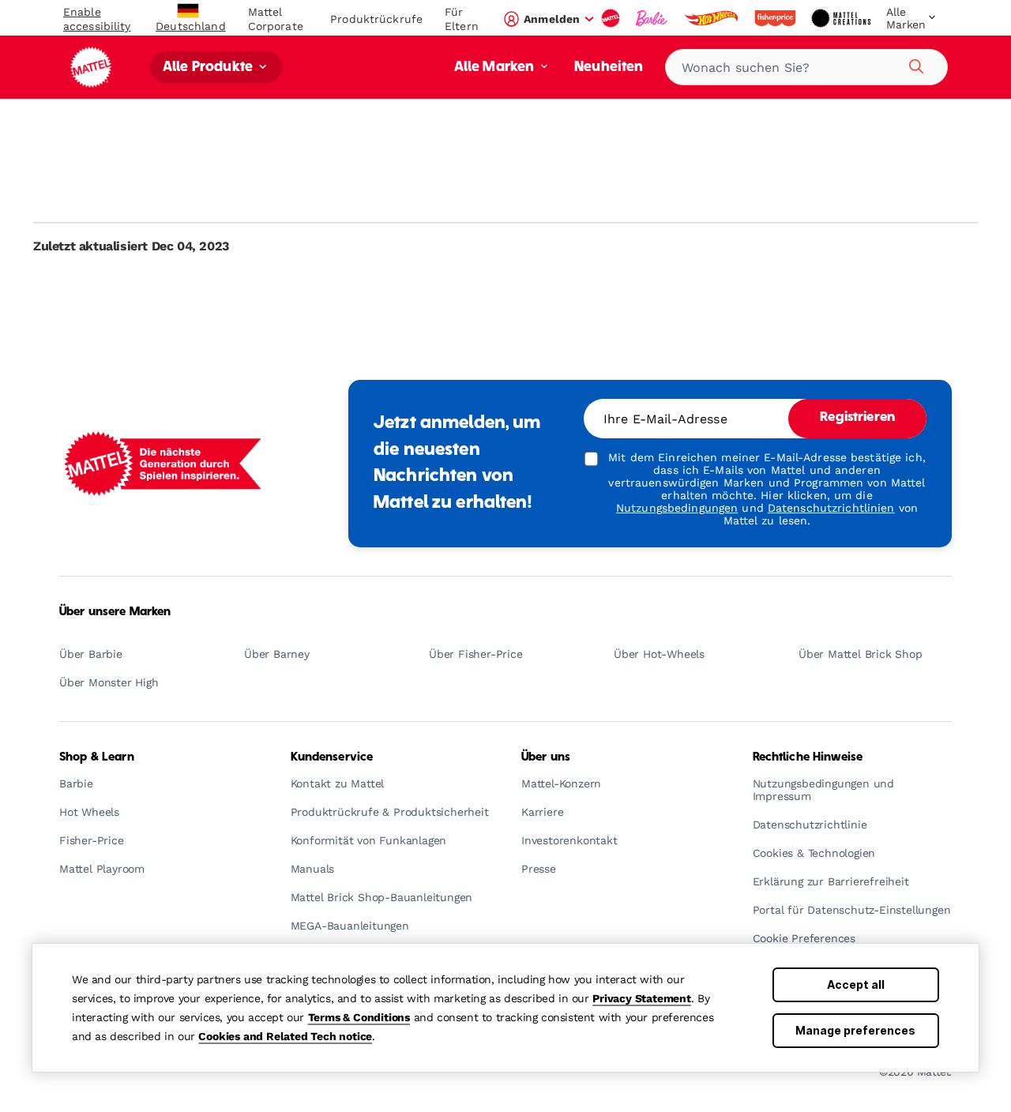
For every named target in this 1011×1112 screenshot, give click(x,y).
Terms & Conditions (359, 1017)
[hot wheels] (712, 18)
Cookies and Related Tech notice (285, 1036)
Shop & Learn (96, 757)
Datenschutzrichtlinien (831, 508)
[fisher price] (776, 18)
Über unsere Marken (115, 612)
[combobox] (806, 67)
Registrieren (857, 417)
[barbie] (653, 18)
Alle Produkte (209, 67)
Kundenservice (332, 757)
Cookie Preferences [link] (804, 939)
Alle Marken (496, 67)
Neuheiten (608, 67)
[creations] (842, 18)
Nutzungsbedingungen (677, 508)
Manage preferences (855, 1030)
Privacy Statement (641, 998)
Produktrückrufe (376, 19)
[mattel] (612, 18)
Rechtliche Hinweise (808, 757)
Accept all (856, 984)
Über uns (545, 757)
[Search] (914, 64)
